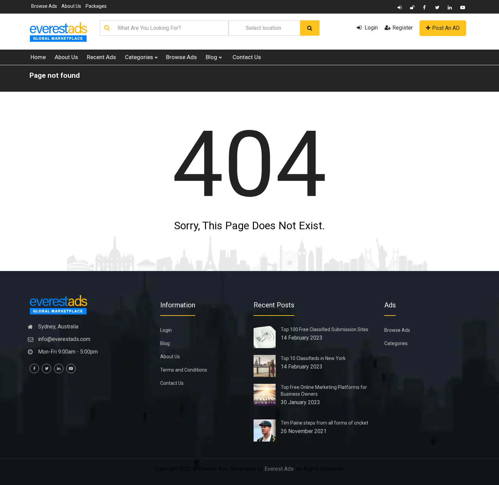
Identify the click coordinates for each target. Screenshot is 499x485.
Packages (96, 6)
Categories (139, 57)
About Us (71, 6)
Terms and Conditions (183, 370)
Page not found (55, 75)
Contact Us (247, 57)
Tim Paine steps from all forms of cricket (324, 423)
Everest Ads (279, 469)
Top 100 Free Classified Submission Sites (324, 329)
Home (38, 57)
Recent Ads (101, 57)
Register (402, 27)
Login (370, 27)
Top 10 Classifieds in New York (313, 358)
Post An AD (446, 28)
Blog (212, 57)
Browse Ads (44, 6)
